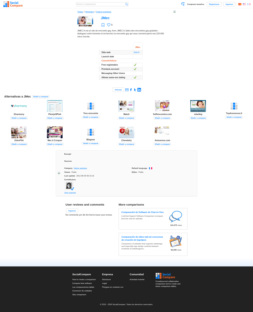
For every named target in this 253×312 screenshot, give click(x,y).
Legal (104, 283)
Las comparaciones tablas (83, 287)
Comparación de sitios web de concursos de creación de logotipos (142, 238)
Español (239, 4)
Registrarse (214, 4)
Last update (69, 176)
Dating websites (103, 12)
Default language (139, 168)
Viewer (67, 172)
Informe (118, 90)
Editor (134, 172)
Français (248, 4)
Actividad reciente (137, 279)
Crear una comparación (183, 4)
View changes (70, 193)
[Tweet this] (135, 89)
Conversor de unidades (82, 291)
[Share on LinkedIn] (139, 89)
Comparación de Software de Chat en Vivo (142, 212)
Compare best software (82, 283)
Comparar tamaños (195, 4)
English (244, 4)
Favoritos (103, 25)
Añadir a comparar (40, 97)
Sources (68, 161)
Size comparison (79, 294)
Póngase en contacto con (112, 287)
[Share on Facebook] (131, 89)
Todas (80, 12)
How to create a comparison (84, 279)
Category (68, 168)
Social (168, 276)
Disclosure (106, 279)
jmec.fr (137, 52)
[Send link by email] (127, 89)
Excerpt (67, 154)
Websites (89, 12)
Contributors (70, 180)
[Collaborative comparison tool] (13, 4)
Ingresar (229, 4)
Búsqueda (126, 4)
